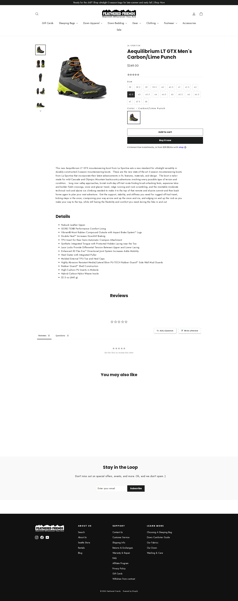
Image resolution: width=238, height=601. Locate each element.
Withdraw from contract (124, 578)
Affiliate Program (121, 563)
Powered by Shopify (130, 591)
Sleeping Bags (67, 23)
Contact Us (118, 532)
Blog (80, 553)
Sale (119, 30)
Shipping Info (119, 542)
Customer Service (121, 537)
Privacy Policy (119, 568)
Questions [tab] (60, 335)
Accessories (189, 23)
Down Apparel (91, 23)
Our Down (152, 547)
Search (81, 532)
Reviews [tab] (42, 335)
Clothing (151, 23)
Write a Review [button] (191, 330)
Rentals (81, 547)
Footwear (169, 23)
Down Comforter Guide (158, 537)
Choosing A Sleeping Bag (159, 532)
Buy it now (165, 140)
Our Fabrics (152, 542)
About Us (82, 537)
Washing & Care (155, 553)
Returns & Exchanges (123, 547)
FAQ (115, 558)
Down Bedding (116, 23)
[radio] (130, 87)
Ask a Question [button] (166, 330)
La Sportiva (133, 45)
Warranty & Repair (121, 553)
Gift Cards (47, 23)
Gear (135, 23)
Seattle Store (84, 542)
